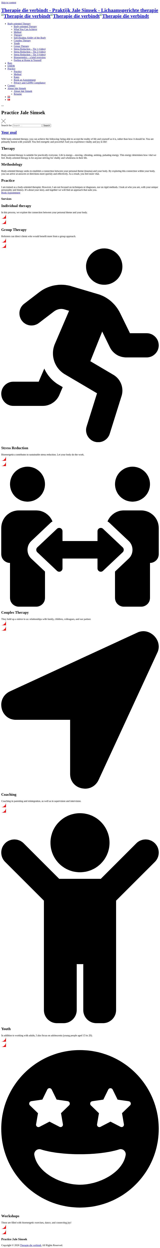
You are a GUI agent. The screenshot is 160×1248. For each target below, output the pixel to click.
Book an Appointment (25, 80)
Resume (18, 94)
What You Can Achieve (25, 29)
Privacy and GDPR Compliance (29, 82)
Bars (10, 63)
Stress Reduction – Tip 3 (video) (30, 54)
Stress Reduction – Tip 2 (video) (30, 51)
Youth (17, 43)
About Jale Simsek (17, 88)
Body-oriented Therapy (19, 23)
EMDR (11, 66)
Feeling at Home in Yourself (27, 60)
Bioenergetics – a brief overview (30, 57)
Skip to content (8, 2)
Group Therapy (21, 46)
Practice (11, 68)
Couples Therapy (22, 40)
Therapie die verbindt (30, 1245)
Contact (11, 85)
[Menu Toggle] (2, 105)
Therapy (18, 35)
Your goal (9, 132)
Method (17, 32)
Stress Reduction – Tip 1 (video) (30, 49)
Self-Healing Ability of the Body (30, 37)
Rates (16, 77)
